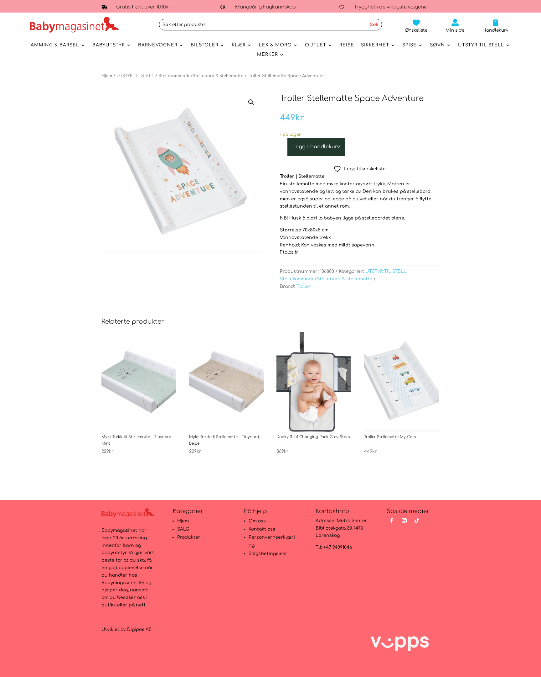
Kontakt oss (262, 529)
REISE (346, 45)
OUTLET (315, 45)
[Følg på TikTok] (417, 521)
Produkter (188, 537)
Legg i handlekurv (316, 147)
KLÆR (239, 45)
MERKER (267, 54)
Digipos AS (139, 629)
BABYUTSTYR (108, 45)
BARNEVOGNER (158, 45)
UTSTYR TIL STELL (481, 45)
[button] (251, 102)
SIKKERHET (375, 45)
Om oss (257, 521)
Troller (303, 286)
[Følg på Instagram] (404, 521)
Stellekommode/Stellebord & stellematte (200, 76)
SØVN (437, 45)
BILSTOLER (205, 45)
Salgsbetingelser (268, 553)
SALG (183, 529)
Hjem (106, 76)
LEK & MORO (275, 45)
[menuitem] (416, 25)
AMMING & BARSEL (55, 45)
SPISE (409, 45)
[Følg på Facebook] (392, 521)
